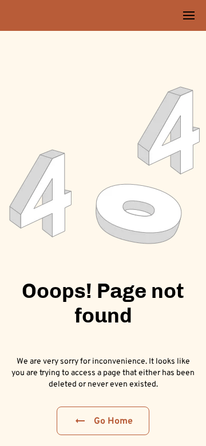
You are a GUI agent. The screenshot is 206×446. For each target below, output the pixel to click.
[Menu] (189, 15)
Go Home (113, 420)
